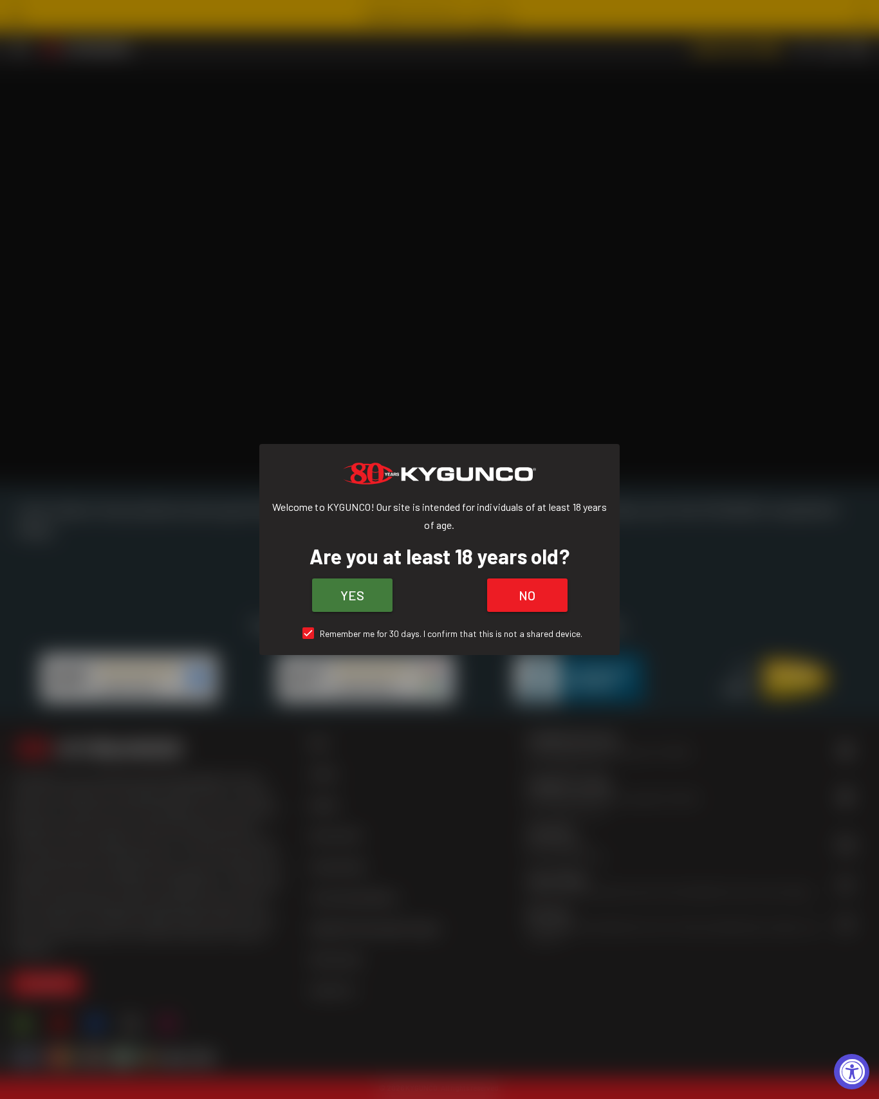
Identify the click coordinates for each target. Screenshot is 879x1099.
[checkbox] (439, 633)
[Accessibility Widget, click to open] (851, 1071)
